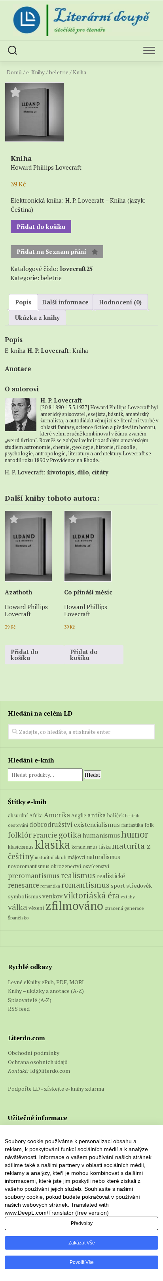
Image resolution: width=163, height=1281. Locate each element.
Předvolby (82, 1223)
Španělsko (18, 918)
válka (17, 907)
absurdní (18, 815)
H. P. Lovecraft (48, 350)
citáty (100, 472)
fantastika (132, 825)
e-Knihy (35, 72)
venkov (52, 896)
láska (105, 847)
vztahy (128, 897)
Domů (14, 72)
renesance (23, 885)
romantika (50, 886)
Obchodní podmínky (33, 1053)
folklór (20, 834)
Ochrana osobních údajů (38, 1062)
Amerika (57, 814)
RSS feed (19, 1008)
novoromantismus (28, 866)
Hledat (92, 774)
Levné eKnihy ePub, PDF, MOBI (46, 982)
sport (118, 885)
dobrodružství (51, 824)
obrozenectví (66, 866)
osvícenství (96, 866)
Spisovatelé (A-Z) (29, 1000)
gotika (70, 834)
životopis (60, 472)
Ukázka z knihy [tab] (37, 317)
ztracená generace (124, 908)
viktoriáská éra (91, 895)
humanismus (101, 835)
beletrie (58, 72)
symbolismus (24, 896)
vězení (36, 907)
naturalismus (103, 857)
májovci (76, 857)
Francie (45, 835)
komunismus (85, 847)
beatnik (132, 816)
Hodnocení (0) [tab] (120, 302)
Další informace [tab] (65, 302)
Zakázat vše (81, 1243)
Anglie (78, 815)
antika (96, 815)
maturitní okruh (50, 857)
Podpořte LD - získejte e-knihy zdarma (56, 1088)
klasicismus (21, 846)
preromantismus (34, 875)
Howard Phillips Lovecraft (26, 610)
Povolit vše (82, 1262)
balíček (115, 815)
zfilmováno (74, 905)
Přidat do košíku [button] (24, 655)
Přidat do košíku (41, 226)
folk (149, 824)
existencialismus (97, 824)
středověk (139, 885)
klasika (52, 844)
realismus (78, 875)
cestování (18, 825)
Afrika (36, 815)
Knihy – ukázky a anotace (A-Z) (46, 991)
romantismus (85, 884)
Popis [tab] (23, 302)
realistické (111, 876)
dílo (83, 472)
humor (134, 834)
